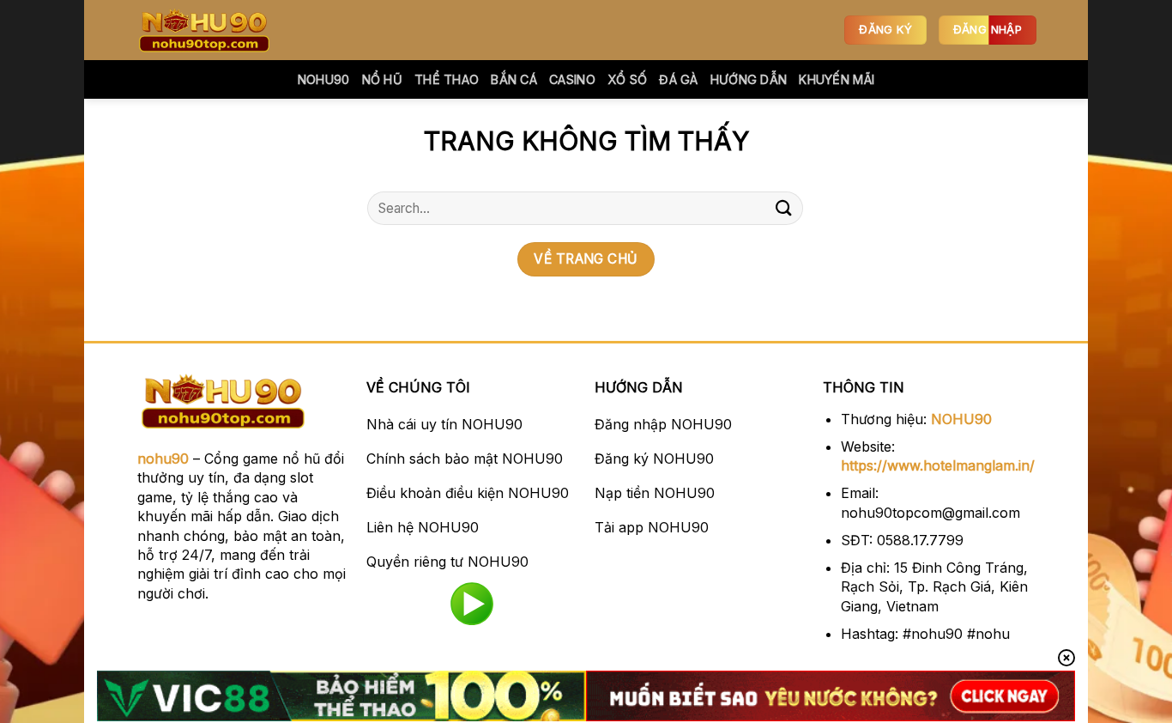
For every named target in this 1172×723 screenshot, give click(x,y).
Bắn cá (514, 79)
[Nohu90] (221, 30)
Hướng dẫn (749, 79)
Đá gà (678, 79)
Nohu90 (324, 79)
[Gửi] (784, 208)
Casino (572, 79)
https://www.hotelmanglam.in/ (938, 465)
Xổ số (627, 79)
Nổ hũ (382, 79)
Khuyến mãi (836, 79)
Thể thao (446, 79)
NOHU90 (961, 419)
